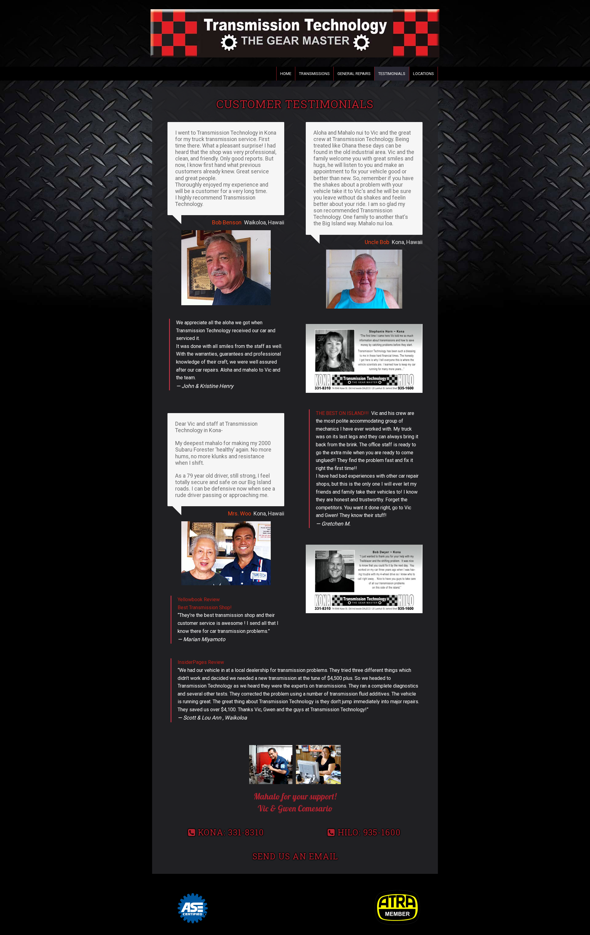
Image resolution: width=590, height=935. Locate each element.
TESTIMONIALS (391, 73)
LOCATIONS (423, 73)
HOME (285, 73)
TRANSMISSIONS (314, 73)
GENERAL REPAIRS (354, 73)
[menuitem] (286, 74)
